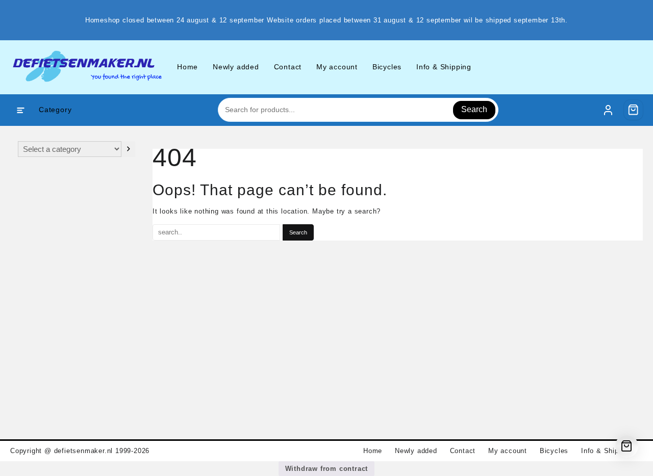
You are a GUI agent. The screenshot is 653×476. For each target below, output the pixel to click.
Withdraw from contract (326, 468)
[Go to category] (128, 149)
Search (474, 109)
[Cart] (633, 109)
